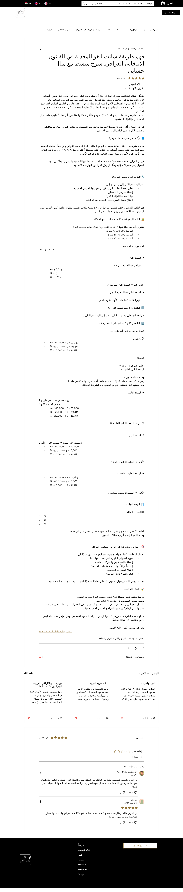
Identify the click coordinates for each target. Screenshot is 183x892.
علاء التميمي (84, 850)
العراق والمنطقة (131, 29)
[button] (108, 3)
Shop (81, 874)
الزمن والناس (112, 29)
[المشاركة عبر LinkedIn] (129, 648)
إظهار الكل (28, 673)
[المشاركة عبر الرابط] (122, 648)
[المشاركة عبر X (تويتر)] (136, 648)
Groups (82, 864)
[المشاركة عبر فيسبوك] (143, 648)
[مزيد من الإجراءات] (40, 773)
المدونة (81, 859)
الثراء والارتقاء (148, 683)
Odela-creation (101, 891)
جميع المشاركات (151, 29)
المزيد (49, 29)
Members (83, 869)
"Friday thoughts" (136, 638)
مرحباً (81, 845)
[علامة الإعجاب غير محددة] (136, 792)
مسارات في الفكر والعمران (88, 29)
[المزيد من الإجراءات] (40, 48)
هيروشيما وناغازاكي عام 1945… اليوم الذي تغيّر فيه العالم (46, 685)
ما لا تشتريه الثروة (99, 683)
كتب (80, 854)
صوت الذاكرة (64, 29)
